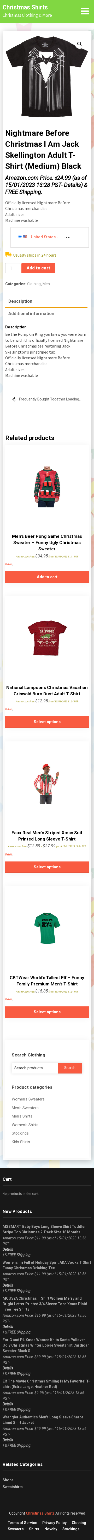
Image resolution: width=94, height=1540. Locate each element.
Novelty (50, 1529)
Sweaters (16, 1529)
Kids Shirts (21, 1142)
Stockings (20, 1133)
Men (46, 284)
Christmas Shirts (25, 7)
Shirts (34, 1529)
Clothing (34, 284)
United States (43, 237)
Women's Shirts (25, 1125)
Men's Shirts (22, 1116)
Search (69, 1067)
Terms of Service (22, 1523)
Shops (8, 1480)
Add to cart (38, 267)
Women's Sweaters (28, 1099)
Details (72, 185)
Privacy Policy (54, 1523)
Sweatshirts (13, 1487)
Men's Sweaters (25, 1107)
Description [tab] (20, 301)
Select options (47, 721)
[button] (79, 44)
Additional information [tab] (31, 313)
